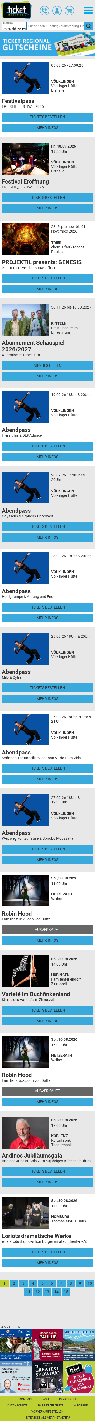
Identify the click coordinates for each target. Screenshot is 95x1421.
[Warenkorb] (69, 10)
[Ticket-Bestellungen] (44, 10)
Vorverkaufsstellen (47, 1411)
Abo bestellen (47, 365)
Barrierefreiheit (50, 1405)
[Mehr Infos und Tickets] (25, 77)
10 (90, 1283)
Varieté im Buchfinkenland (36, 994)
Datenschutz (17, 1405)
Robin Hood (17, 913)
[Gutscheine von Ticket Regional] (47, 44)
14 (56, 1292)
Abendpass (16, 430)
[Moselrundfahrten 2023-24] (79, 1345)
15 (66, 1292)
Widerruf (81, 1405)
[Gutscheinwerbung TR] (79, 1376)
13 (47, 1292)
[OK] (88, 26)
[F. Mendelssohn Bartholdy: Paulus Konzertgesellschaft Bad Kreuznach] (47, 1345)
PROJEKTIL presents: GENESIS (42, 262)
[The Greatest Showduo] (47, 1376)
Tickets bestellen (47, 117)
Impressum (67, 1399)
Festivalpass (18, 101)
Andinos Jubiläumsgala (32, 1155)
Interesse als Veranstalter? (47, 1417)
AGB (46, 1399)
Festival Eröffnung (25, 181)
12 (38, 1292)
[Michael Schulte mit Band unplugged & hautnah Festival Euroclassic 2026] (16, 1345)
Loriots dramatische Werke (36, 1236)
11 (28, 1292)
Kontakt (26, 1399)
